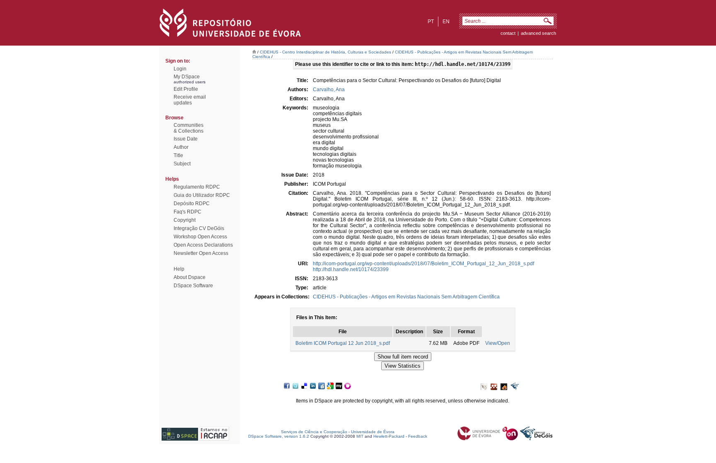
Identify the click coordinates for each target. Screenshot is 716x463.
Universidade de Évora (372, 431)
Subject (182, 164)
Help (179, 269)
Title (178, 155)
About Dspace (190, 277)
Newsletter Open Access (201, 253)
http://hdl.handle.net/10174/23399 (351, 269)
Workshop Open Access (200, 237)
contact (508, 33)
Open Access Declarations (203, 245)
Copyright (185, 220)
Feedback (417, 436)
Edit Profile (186, 89)
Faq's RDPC (187, 212)
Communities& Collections (188, 128)
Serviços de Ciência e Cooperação (314, 431)
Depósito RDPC (192, 203)
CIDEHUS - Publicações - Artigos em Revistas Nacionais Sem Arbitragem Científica (406, 297)
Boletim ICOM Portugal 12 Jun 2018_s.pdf (342, 343)
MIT (359, 436)
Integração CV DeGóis (199, 228)
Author (181, 147)
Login (180, 69)
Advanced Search (538, 33)
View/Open (497, 343)
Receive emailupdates (190, 100)
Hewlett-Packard (388, 436)
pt (431, 21)
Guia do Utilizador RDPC (202, 195)
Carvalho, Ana (329, 89)
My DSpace (187, 77)
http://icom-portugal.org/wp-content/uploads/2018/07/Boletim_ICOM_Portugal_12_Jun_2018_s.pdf (423, 264)
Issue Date (186, 139)
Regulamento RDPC (197, 187)
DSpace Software (193, 285)
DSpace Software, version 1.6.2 (278, 436)
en (446, 21)
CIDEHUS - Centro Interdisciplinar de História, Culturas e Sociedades (325, 52)
